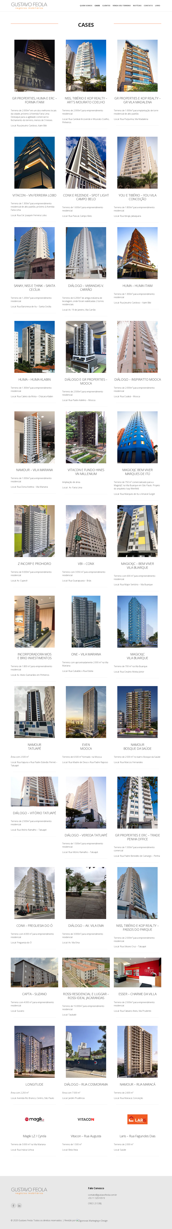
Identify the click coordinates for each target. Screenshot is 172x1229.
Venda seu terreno (122, 5)
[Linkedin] (19, 1205)
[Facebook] (13, 1205)
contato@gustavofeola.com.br (102, 1194)
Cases (97, 5)
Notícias (137, 5)
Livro (157, 5)
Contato (148, 5)
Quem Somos (86, 5)
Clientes (106, 5)
